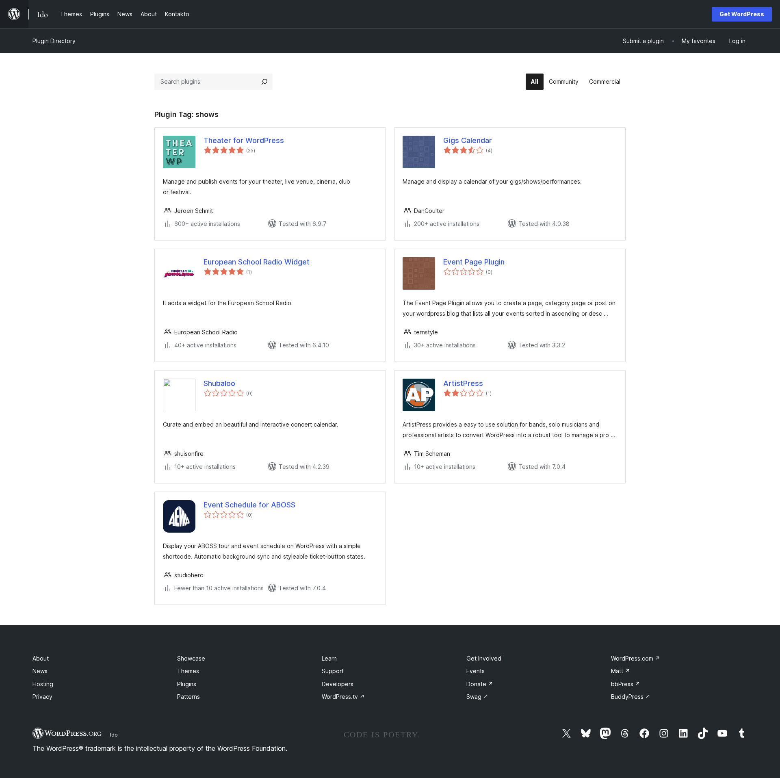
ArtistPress (463, 383)
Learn (329, 658)
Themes (188, 670)
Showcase (191, 658)
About (40, 658)
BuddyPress (630, 696)
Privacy (42, 696)
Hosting (42, 683)
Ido (114, 734)
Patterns (188, 696)
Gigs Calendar (467, 140)
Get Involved (483, 658)
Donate (479, 683)
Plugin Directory (54, 40)
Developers (337, 683)
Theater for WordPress (244, 140)
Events (475, 670)
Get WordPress (741, 14)
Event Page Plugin (474, 262)
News (40, 670)
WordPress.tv (343, 696)
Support (333, 670)
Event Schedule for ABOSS (249, 505)
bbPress (625, 683)
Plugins (186, 683)
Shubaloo (219, 383)
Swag (477, 696)
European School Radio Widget (257, 262)
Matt (620, 670)
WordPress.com (635, 658)
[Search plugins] (264, 82)
